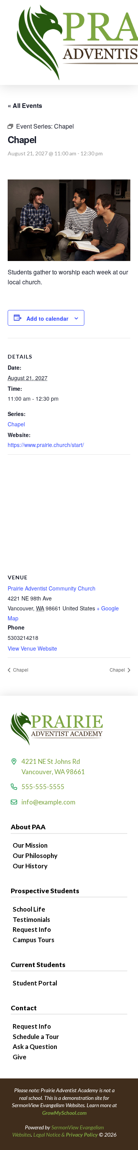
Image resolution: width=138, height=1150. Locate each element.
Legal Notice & (65, 1134)
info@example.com (48, 802)
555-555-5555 (42, 787)
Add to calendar (47, 318)
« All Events (25, 105)
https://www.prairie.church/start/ (46, 445)
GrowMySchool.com (64, 1112)
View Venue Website (32, 648)
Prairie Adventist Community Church (51, 588)
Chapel (16, 424)
